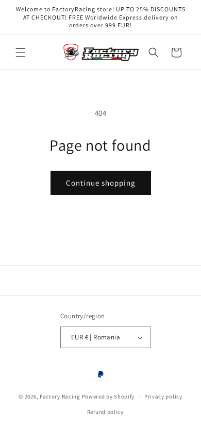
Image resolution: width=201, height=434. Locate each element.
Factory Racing (60, 396)
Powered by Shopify (108, 396)
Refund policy (105, 411)
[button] (20, 52)
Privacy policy (163, 396)
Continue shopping (101, 183)
